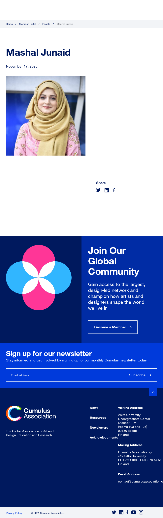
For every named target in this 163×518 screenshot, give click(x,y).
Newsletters (99, 427)
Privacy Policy (14, 512)
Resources (98, 417)
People (46, 23)
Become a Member (110, 327)
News (94, 407)
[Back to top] (153, 392)
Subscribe (137, 375)
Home (9, 23)
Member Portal (27, 23)
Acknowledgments (104, 437)
